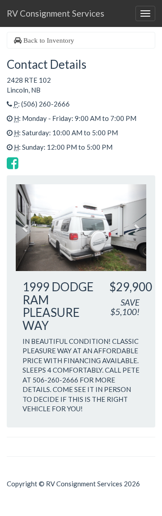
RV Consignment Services (55, 13)
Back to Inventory (48, 40)
